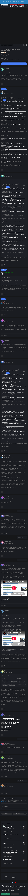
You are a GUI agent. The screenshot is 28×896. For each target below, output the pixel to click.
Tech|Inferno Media (16, 876)
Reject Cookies (14, 893)
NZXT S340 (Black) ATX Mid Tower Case (12, 121)
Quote (5, 84)
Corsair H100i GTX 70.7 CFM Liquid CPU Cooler (16, 105)
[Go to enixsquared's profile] (2, 542)
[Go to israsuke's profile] (2, 565)
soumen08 (7, 757)
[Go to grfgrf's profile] (2, 785)
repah (5, 714)
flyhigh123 (7, 743)
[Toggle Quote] (3, 180)
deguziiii (6, 497)
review (8, 599)
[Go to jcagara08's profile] (2, 456)
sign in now (3, 801)
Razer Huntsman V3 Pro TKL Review (10, 834)
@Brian (4, 100)
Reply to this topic (14, 63)
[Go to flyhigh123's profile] (2, 744)
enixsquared (7, 541)
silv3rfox (6, 515)
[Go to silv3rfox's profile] (2, 516)
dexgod (6, 319)
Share (7, 813)
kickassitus (7, 361)
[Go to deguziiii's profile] (2, 497)
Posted (8, 70)
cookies (5, 887)
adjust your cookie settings (12, 889)
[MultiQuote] (2, 84)
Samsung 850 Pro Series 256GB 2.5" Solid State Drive (16, 113)
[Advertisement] (14, 26)
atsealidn (4, 58)
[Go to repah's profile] (2, 714)
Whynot (6, 670)
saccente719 (7, 340)
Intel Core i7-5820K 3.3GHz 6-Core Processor (12, 102)
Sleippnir (6, 610)
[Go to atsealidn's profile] (2, 69)
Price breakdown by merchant (16, 101)
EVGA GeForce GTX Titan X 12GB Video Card (15, 119)
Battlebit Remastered (8, 859)
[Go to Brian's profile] (2, 302)
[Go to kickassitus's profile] (2, 362)
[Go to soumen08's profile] (2, 757)
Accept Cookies (6, 893)
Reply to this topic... (7, 806)
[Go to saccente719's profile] (2, 341)
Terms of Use (18, 886)
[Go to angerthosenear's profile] (2, 92)
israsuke (6, 564)
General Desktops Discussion (13, 59)
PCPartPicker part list (5, 101)
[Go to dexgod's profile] (2, 320)
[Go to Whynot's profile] (2, 671)
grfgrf (6, 784)
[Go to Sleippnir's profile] (2, 611)
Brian (5, 828)
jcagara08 (7, 455)
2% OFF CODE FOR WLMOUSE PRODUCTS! (13, 1)
